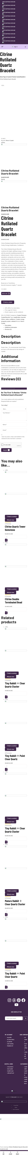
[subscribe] (25, 1018)
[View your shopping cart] (25, 46)
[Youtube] (16, 1005)
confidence (12, 319)
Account (10, 1154)
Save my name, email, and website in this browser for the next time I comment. (13, 437)
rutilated (13, 321)
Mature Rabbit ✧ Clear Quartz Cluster (15, 902)
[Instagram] (9, 1000)
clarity (7, 319)
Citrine (3, 319)
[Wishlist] (17, 1152)
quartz (9, 321)
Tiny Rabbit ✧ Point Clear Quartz (15, 757)
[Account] (10, 1152)
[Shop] (3, 1152)
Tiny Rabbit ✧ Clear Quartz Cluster (15, 685)
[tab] (16, 325)
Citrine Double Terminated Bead (13, 600)
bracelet (23, 317)
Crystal (8, 77)
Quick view (11, 520)
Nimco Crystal (10, 140)
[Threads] (14, 1000)
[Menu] (3, 46)
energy (22, 319)
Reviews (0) (8, 329)
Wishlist (17, 1154)
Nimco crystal (14, 1097)
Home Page (3, 77)
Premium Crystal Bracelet (18, 77)
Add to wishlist (8, 302)
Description (8, 325)
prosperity (4, 321)
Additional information (11, 327)
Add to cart (4, 293)
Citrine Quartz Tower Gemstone (15, 528)
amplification (17, 317)
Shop (3, 1154)
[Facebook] (23, 1000)
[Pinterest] (19, 1000)
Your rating (4, 405)
